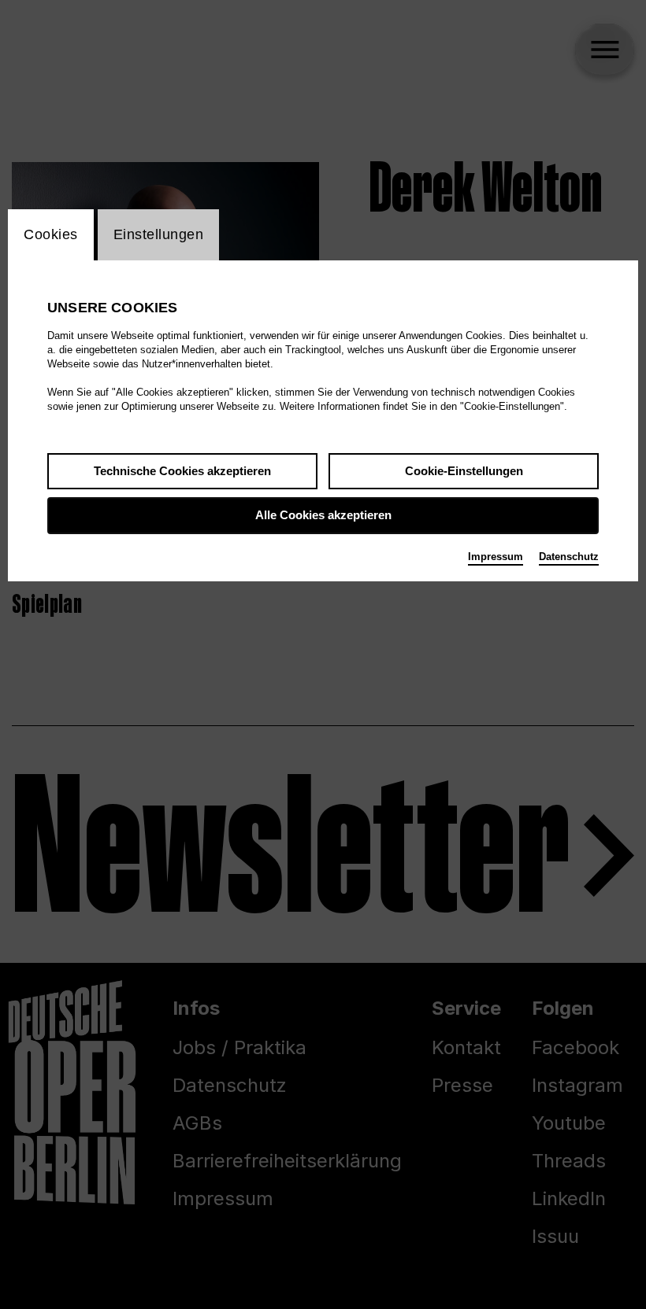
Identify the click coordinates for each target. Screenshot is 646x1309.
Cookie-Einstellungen (464, 471)
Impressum (495, 556)
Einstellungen (158, 234)
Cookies (51, 234)
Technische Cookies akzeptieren (182, 471)
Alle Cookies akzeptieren (323, 515)
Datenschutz (569, 556)
